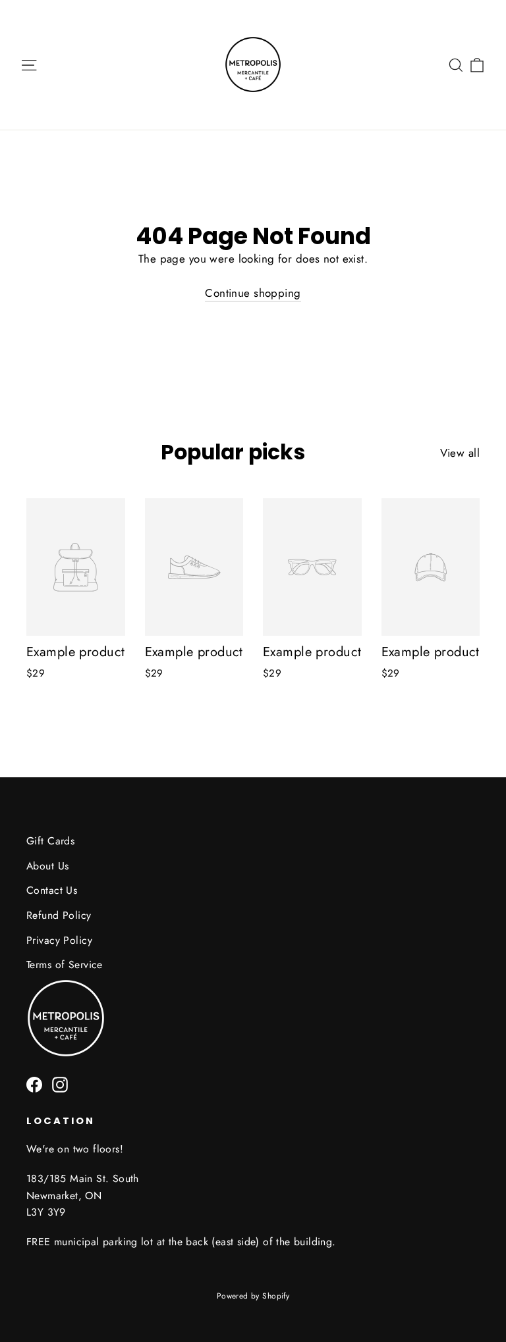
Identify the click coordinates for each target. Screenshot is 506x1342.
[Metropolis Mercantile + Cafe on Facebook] (34, 1084)
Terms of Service (64, 964)
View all (460, 453)
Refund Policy (59, 915)
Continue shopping (252, 293)
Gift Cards (50, 840)
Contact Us (51, 890)
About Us (47, 865)
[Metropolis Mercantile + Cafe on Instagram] (60, 1084)
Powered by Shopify (253, 1296)
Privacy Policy (59, 940)
